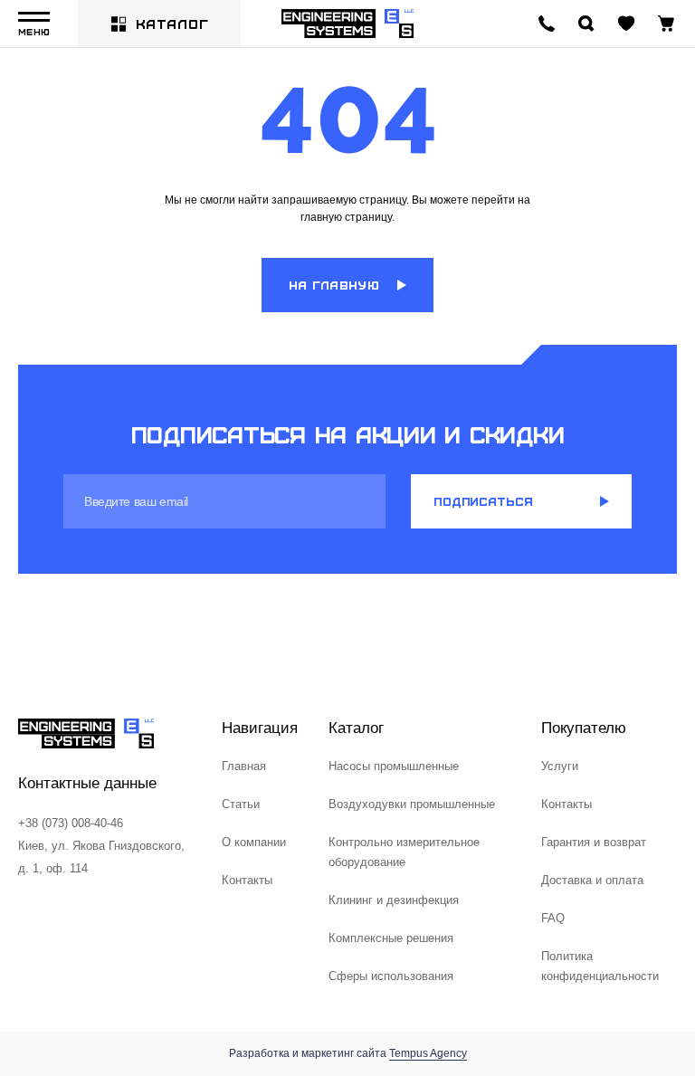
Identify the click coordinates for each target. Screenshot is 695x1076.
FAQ (553, 918)
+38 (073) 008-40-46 (70, 823)
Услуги (559, 766)
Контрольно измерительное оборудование (404, 852)
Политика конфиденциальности (600, 966)
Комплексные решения (390, 938)
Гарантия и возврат (593, 842)
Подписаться (483, 501)
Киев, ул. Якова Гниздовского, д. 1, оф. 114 (101, 857)
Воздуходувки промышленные (411, 804)
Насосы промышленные (393, 766)
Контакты (247, 880)
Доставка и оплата (592, 880)
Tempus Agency (428, 1053)
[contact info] (546, 23)
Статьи (241, 804)
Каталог (172, 23)
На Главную (334, 284)
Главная (244, 766)
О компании (254, 842)
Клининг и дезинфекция (393, 900)
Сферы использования (390, 976)
